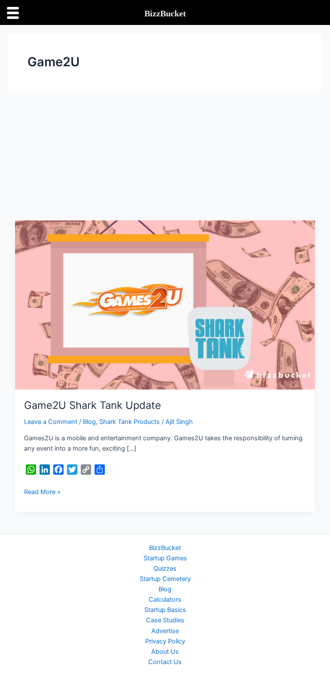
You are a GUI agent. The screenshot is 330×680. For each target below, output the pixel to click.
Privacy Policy (165, 641)
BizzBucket (165, 548)
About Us (165, 651)
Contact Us (165, 662)
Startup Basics (165, 610)
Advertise (165, 631)
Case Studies (165, 620)
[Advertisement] (165, 156)
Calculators (165, 599)
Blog (89, 422)
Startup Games (165, 558)
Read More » (42, 491)
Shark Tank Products (129, 422)
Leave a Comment (50, 422)
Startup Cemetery (165, 579)
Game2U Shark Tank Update (92, 405)
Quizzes (165, 568)
